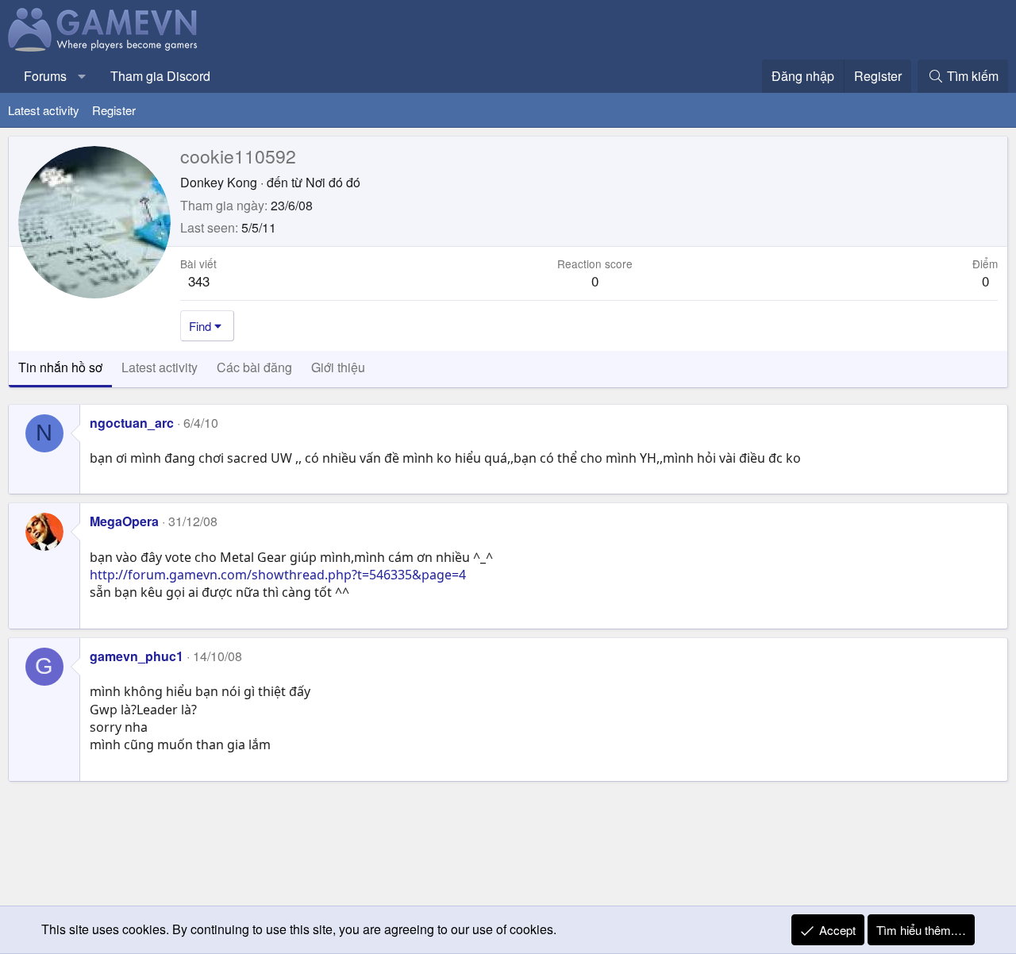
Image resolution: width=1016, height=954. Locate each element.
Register (114, 110)
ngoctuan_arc (132, 423)
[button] (82, 76)
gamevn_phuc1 (136, 656)
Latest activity (43, 110)
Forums (45, 76)
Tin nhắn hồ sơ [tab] (60, 367)
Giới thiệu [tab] (338, 367)
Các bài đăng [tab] (254, 367)
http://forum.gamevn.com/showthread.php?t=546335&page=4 (278, 574)
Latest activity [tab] (159, 367)
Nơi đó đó (333, 182)
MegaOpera (124, 521)
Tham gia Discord (160, 76)
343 (199, 280)
